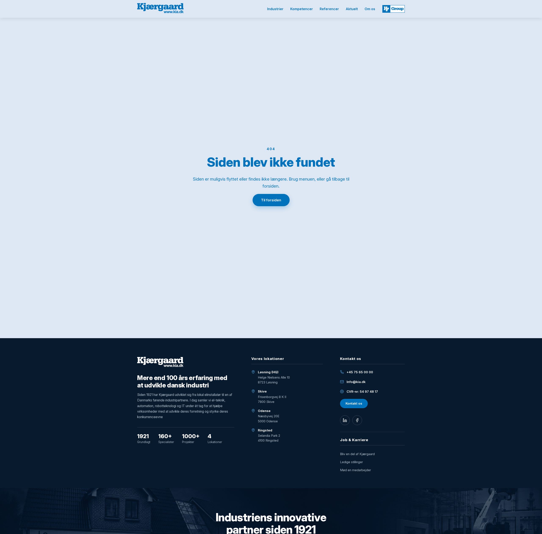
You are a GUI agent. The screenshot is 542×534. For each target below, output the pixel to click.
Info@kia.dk (356, 382)
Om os (370, 9)
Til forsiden (271, 200)
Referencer (329, 9)
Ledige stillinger (351, 462)
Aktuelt (352, 9)
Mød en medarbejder (355, 470)
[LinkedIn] (345, 420)
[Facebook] (357, 420)
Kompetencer (301, 9)
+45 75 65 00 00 (360, 372)
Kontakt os (354, 403)
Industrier (275, 9)
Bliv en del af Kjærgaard (357, 454)
